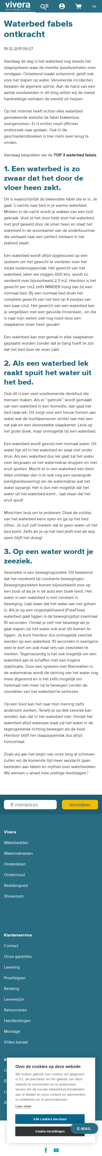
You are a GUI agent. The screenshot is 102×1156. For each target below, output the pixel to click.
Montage (12, 1031)
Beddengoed (16, 885)
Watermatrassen (18, 853)
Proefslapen (15, 978)
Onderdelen (15, 864)
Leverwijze (14, 999)
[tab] (17, 6)
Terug (16, 6)
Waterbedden (16, 842)
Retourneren (15, 1010)
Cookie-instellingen (50, 1131)
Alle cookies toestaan (49, 1119)
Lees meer (23, 1106)
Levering (12, 967)
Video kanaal (16, 1042)
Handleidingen (17, 1020)
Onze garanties (18, 956)
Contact (11, 945)
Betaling (11, 988)
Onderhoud (14, 874)
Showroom (14, 896)
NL (94, 6)
